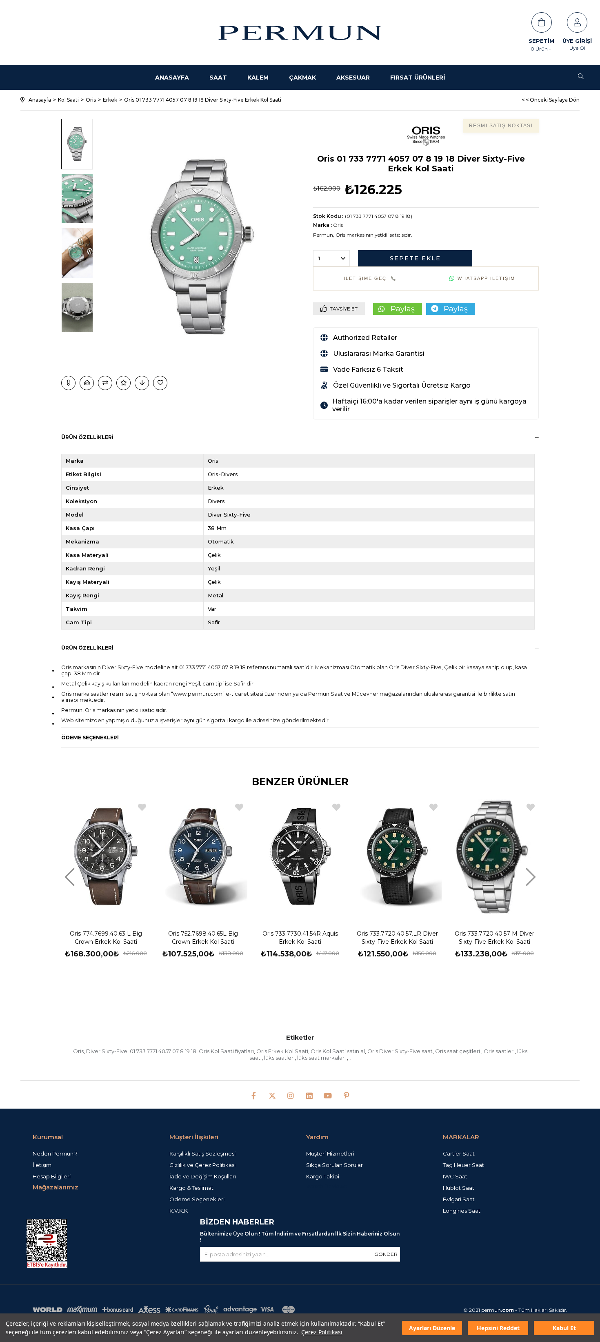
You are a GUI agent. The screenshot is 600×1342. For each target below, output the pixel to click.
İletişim (42, 1165)
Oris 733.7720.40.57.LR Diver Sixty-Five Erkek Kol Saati (397, 937)
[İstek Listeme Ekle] (87, 383)
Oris (78, 1051)
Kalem (258, 77)
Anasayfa (172, 77)
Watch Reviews (326, 1186)
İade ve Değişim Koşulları (202, 1176)
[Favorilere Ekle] (161, 383)
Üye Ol (577, 48)
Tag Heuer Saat (463, 1165)
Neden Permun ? (55, 1153)
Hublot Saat (458, 1188)
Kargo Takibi (322, 1176)
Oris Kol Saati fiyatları (226, 1051)
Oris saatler (499, 1051)
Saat (218, 77)
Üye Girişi (577, 41)
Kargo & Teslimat (191, 1188)
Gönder (386, 1254)
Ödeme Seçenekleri (90, 737)
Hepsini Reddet (498, 1328)
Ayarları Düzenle (432, 1328)
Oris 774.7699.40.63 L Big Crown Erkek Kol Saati (106, 937)
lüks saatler (279, 1057)
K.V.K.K (178, 1210)
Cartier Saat (459, 1153)
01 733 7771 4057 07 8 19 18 (163, 1051)
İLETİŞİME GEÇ (365, 278)
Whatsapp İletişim (486, 278)
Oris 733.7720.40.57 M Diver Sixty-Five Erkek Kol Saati (494, 937)
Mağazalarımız (55, 1187)
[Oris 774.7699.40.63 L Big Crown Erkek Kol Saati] (105, 857)
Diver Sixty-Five (106, 1051)
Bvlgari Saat (459, 1199)
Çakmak (302, 77)
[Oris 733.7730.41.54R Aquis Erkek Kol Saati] (300, 857)
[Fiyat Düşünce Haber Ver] (142, 383)
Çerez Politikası (321, 1332)
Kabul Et (564, 1328)
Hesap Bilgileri (52, 1176)
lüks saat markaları (322, 1057)
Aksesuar (353, 77)
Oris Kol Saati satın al (338, 1051)
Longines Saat (461, 1210)
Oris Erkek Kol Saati (282, 1051)
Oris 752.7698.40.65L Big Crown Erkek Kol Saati (203, 937)
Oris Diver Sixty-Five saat (400, 1051)
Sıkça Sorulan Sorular (334, 1165)
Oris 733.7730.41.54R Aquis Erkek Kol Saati (300, 937)
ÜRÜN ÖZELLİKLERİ (87, 648)
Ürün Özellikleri (87, 437)
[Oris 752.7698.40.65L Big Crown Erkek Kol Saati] (202, 857)
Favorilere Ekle (142, 807)
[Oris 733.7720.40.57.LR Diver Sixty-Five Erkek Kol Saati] (397, 857)
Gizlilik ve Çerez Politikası (202, 1165)
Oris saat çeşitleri (458, 1051)
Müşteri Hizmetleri (330, 1153)
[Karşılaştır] (105, 383)
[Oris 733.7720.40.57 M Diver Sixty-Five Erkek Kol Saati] (494, 857)
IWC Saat (455, 1176)
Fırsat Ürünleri (417, 77)
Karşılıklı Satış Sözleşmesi (202, 1153)
